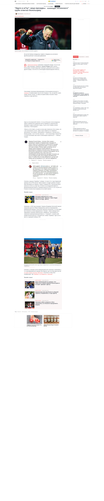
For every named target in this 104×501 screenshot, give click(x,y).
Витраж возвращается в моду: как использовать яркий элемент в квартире (80, 116)
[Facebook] (75, 1)
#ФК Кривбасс (24, 311)
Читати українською (19, 16)
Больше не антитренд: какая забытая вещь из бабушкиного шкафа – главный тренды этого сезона (80, 79)
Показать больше (79, 135)
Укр (88, 1)
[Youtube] (81, 1)
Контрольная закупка (41, 3)
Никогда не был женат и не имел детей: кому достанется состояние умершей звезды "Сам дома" (81, 102)
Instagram (26, 93)
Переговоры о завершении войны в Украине (25, 3)
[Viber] (77, 1)
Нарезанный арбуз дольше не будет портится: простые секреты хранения (80, 122)
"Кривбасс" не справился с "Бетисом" (43, 274)
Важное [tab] (87, 56)
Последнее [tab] (76, 56)
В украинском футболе (32, 64)
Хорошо (57, 6)
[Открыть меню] (15, 1)
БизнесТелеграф (59, 3)
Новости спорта (38, 280)
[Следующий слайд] (90, 4)
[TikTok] (86, 1)
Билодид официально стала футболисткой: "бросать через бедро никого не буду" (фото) (46, 198)
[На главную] (52, 1)
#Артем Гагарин (34, 311)
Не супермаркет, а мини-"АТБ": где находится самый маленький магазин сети (81, 109)
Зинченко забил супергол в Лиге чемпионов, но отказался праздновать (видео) (46, 303)
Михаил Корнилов (20, 13)
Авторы (84, 3)
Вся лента (75, 59)
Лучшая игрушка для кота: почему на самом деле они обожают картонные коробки (80, 87)
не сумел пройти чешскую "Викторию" (33, 272)
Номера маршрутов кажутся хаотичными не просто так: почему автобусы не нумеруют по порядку (81, 129)
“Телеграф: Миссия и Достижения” (72, 3)
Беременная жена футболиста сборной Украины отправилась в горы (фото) (46, 292)
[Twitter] (82, 1)
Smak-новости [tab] (81, 56)
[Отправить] (28, 1)
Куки (51, 6)
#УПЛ (29, 311)
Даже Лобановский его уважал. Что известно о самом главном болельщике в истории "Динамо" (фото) (47, 283)
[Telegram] (79, 1)
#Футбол (19, 311)
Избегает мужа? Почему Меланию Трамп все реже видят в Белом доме (80, 64)
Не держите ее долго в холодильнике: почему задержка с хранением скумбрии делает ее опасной (81, 94)
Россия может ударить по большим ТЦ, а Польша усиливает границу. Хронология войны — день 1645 (81, 71)
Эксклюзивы (50, 3)
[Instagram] (84, 1)
